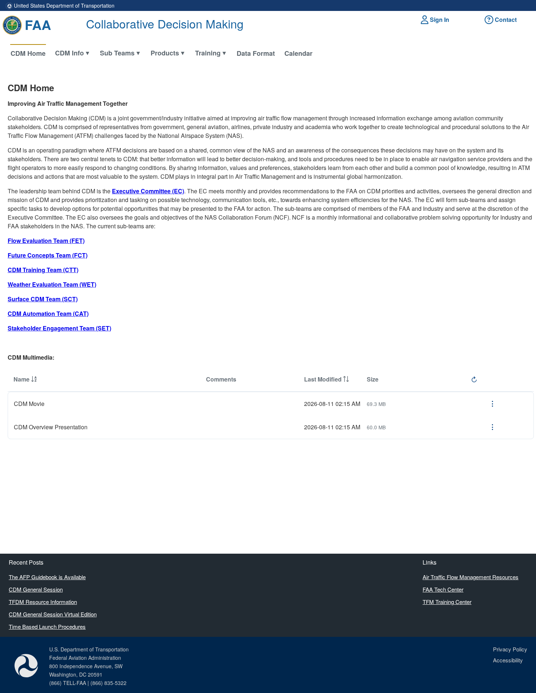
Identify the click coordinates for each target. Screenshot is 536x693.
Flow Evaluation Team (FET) (46, 240)
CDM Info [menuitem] (69, 53)
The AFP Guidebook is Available (47, 577)
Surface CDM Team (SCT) (43, 299)
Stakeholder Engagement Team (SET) (59, 328)
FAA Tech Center (443, 589)
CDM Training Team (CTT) (43, 270)
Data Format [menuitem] (256, 53)
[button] (436, 19)
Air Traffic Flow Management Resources (470, 577)
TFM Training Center (447, 601)
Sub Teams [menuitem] (117, 53)
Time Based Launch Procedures (47, 626)
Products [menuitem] (165, 53)
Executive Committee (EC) (148, 191)
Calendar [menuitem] (298, 53)
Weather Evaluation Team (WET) (52, 284)
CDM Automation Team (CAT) (48, 313)
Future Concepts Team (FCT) (48, 255)
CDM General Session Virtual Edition (53, 614)
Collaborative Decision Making (165, 23)
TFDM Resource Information (43, 601)
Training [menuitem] (208, 53)
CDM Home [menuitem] (28, 53)
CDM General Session (36, 589)
